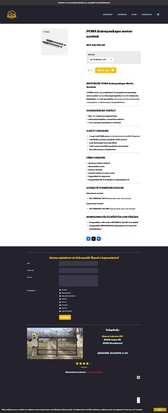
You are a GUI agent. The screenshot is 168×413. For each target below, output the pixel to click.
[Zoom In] (138, 398)
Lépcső (64, 308)
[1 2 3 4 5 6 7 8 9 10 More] (90, 70)
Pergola (65, 305)
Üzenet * (30, 277)
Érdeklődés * (31, 290)
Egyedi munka (67, 311)
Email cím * (30, 270)
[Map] (84, 389)
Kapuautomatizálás (68, 296)
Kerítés (64, 290)
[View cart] (158, 14)
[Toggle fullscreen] (138, 377)
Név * (29, 263)
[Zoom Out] (138, 401)
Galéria (64, 299)
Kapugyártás (66, 293)
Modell (91, 54)
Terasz (64, 302)
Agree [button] (160, 409)
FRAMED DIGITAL (95, 372)
